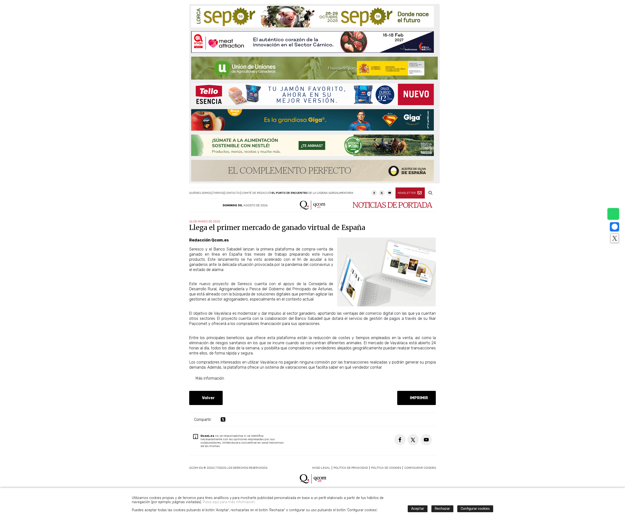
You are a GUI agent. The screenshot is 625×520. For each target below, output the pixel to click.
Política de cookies (386, 467)
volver (207, 397)
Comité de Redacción (257, 193)
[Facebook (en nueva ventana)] (374, 193)
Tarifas (218, 193)
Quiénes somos (200, 193)
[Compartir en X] (614, 238)
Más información (208, 378)
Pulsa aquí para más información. (229, 502)
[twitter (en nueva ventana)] (223, 419)
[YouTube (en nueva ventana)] (390, 193)
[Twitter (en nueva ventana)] (382, 193)
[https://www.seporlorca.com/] (312, 16)
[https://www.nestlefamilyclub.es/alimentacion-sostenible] (312, 145)
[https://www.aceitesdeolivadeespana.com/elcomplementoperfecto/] (312, 170)
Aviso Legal (321, 467)
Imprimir (418, 397)
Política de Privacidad (350, 467)
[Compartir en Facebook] (614, 226)
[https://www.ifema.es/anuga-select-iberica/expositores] (312, 42)
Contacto (232, 193)
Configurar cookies (420, 467)
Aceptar (417, 509)
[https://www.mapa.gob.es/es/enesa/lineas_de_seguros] (314, 68)
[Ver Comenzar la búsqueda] (430, 192)
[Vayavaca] (386, 305)
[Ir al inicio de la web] (312, 208)
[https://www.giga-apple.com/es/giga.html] (312, 120)
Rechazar (442, 509)
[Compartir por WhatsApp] (613, 214)
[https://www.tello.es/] (312, 94)
